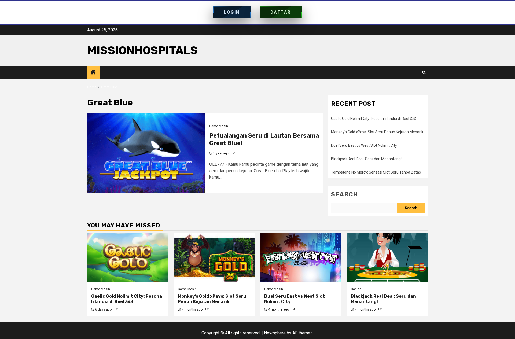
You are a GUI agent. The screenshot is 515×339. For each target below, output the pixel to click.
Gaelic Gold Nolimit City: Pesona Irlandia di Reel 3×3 (373, 118)
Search (344, 194)
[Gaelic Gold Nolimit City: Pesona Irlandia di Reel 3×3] (127, 257)
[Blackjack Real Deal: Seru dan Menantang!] (387, 257)
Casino (356, 289)
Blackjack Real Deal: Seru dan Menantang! (366, 159)
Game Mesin (218, 126)
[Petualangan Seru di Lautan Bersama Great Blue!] (146, 153)
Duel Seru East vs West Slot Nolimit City (364, 145)
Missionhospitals (142, 50)
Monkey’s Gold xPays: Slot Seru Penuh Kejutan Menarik (377, 132)
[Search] (424, 72)
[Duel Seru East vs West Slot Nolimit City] (300, 257)
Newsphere (275, 333)
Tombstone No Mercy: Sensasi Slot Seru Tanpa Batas (376, 172)
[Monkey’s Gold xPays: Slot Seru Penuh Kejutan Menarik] (214, 257)
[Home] (93, 72)
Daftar (280, 12)
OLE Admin (244, 153)
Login (232, 12)
